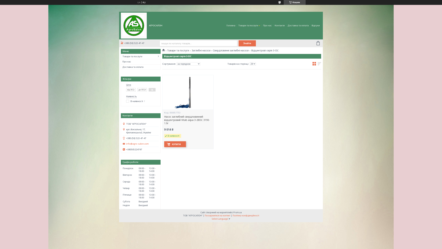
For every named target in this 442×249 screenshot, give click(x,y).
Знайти (247, 43)
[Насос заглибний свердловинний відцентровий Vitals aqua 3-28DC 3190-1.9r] (187, 92)
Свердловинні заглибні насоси (231, 50)
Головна (231, 25)
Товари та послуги (248, 25)
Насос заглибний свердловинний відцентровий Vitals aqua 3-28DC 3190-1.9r (187, 120)
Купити (176, 144)
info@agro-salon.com (137, 143)
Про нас (267, 25)
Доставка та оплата (298, 25)
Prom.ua (237, 212)
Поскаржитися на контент (217, 215)
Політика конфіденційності (246, 215)
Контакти (280, 25)
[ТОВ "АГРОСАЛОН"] (134, 25)
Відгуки (316, 25)
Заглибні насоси (201, 50)
